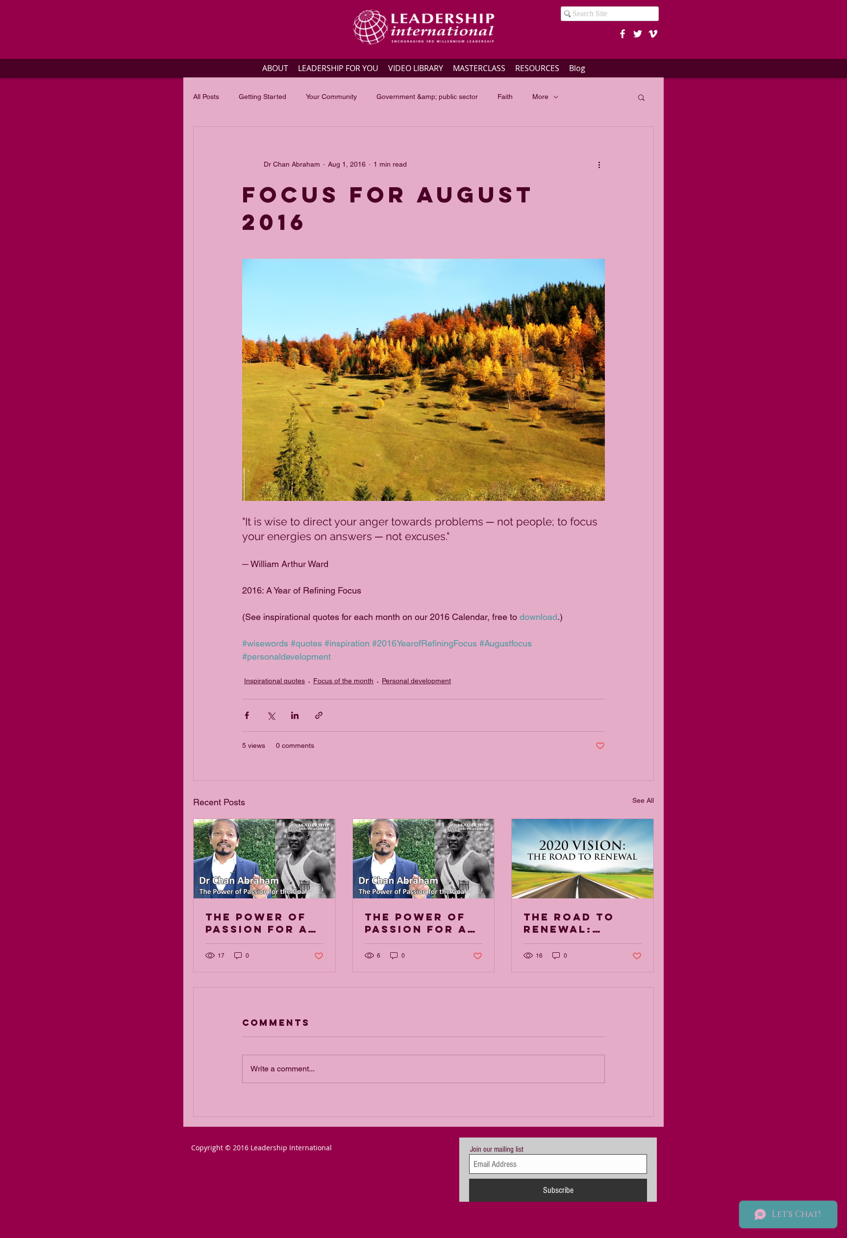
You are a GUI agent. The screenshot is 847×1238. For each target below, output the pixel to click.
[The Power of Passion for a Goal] (264, 858)
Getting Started (262, 96)
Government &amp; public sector (427, 96)
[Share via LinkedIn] (294, 715)
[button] (641, 97)
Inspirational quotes (274, 681)
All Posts (206, 96)
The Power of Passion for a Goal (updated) (422, 923)
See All (643, 800)
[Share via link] (319, 715)
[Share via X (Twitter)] (270, 715)
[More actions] (599, 164)
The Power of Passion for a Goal (256, 923)
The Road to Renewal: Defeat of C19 (573, 923)
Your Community (331, 96)
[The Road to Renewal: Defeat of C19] (582, 858)
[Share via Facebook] (246, 715)
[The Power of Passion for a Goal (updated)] (424, 858)
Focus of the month (343, 681)
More (540, 96)
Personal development (416, 681)
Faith (505, 96)
